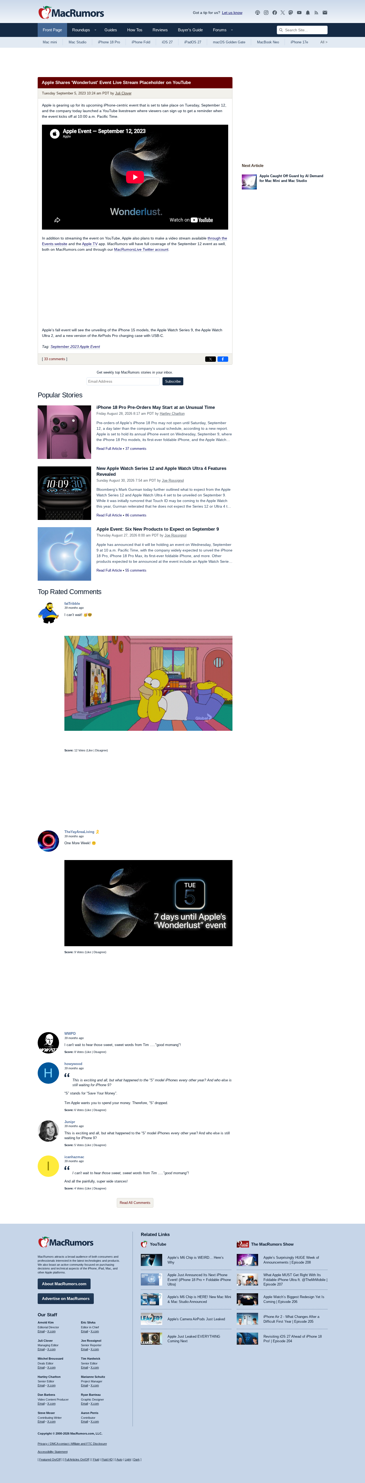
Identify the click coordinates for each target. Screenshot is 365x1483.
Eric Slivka (88, 1322)
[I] (48, 1176)
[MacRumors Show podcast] (257, 13)
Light (128, 1459)
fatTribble (72, 604)
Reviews (160, 30)
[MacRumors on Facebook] (274, 13)
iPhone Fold (141, 42)
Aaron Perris (89, 1412)
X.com (51, 1331)
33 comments (54, 359)
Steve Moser (46, 1412)
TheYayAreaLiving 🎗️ (82, 832)
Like (90, 750)
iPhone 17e (299, 42)
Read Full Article (109, 449)
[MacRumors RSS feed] (316, 13)
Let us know (232, 12)
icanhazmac (74, 1157)
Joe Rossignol (173, 480)
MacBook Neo (268, 42)
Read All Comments (135, 1203)
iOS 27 (167, 42)
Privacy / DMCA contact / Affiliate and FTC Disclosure (72, 1443)
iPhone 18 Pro (109, 42)
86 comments (135, 515)
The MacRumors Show (272, 1244)
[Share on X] (210, 359)
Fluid (96, 1459)
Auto (119, 1459)
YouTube (158, 1244)
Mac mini (50, 42)
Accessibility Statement (53, 1451)
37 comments (135, 449)
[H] (48, 1083)
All (324, 42)
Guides (110, 30)
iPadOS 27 (192, 42)
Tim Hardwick (90, 1358)
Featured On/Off (50, 1459)
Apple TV (90, 244)
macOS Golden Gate (229, 42)
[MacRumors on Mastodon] (290, 13)
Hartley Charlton (172, 414)
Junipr (69, 1122)
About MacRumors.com (64, 1284)
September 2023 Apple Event (75, 346)
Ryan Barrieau (91, 1394)
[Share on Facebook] (223, 359)
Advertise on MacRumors (66, 1298)
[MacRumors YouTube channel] (299, 13)
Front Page (52, 30)
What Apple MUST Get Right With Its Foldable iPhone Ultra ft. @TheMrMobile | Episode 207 (295, 1279)
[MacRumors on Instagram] (266, 13)
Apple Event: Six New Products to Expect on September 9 (157, 529)
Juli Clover (123, 93)
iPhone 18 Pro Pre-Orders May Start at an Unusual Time (155, 407)
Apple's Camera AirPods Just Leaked (196, 1319)
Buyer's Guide (190, 30)
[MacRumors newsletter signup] (325, 13)
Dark (136, 1459)
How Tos (134, 30)
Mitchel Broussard (50, 1358)
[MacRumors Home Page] (71, 13)
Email (41, 1331)
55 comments (135, 570)
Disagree (101, 750)
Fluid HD (107, 1459)
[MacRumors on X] (283, 13)
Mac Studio (77, 42)
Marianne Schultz (93, 1376)
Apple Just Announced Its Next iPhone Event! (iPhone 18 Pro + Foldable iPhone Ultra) (199, 1279)
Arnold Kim (46, 1322)
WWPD (70, 1034)
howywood (73, 1064)
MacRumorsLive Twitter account (141, 249)
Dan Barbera (46, 1394)
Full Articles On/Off (77, 1459)
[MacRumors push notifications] (307, 13)
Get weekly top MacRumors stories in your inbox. (135, 372)
